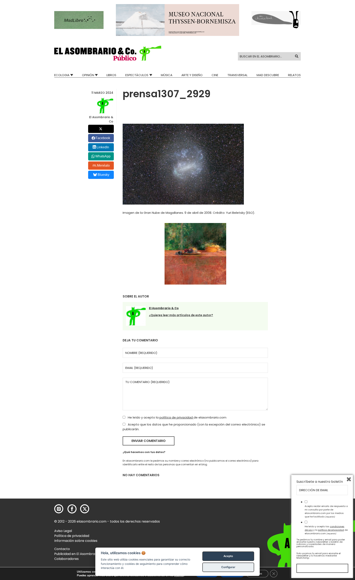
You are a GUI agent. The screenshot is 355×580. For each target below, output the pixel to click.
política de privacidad (176, 417)
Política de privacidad (71, 535)
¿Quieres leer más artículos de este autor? (181, 315)
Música (166, 75)
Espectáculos (136, 75)
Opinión (88, 75)
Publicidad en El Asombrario (76, 553)
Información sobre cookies (75, 540)
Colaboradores (66, 558)
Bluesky (103, 174)
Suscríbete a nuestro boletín (319, 481)
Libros (111, 75)
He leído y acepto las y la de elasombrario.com (326, 530)
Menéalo (103, 165)
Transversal (237, 75)
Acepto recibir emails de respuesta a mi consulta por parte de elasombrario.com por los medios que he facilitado (326, 511)
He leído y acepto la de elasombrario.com (176, 417)
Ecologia (61, 75)
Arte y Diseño (192, 75)
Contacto (62, 549)
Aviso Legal (63, 531)
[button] (107, 53)
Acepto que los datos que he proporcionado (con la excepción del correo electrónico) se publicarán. (194, 426)
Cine (215, 75)
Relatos (294, 75)
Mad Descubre (268, 75)
